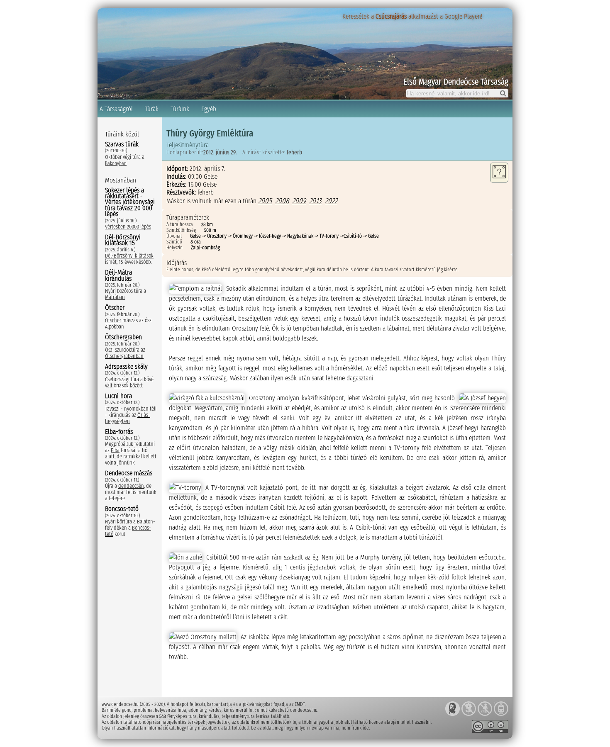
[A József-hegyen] (482, 398)
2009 (299, 200)
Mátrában (115, 297)
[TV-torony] (185, 488)
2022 (331, 200)
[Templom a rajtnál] (195, 289)
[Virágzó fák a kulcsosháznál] (207, 398)
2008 (282, 200)
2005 (265, 200)
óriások (121, 385)
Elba (115, 450)
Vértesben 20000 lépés (128, 227)
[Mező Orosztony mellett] (203, 637)
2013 (315, 200)
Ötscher (113, 320)
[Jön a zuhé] (185, 557)
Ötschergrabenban (124, 356)
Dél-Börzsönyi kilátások (129, 256)
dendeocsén (131, 486)
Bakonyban (116, 163)
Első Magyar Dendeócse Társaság (455, 82)
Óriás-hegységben (127, 418)
